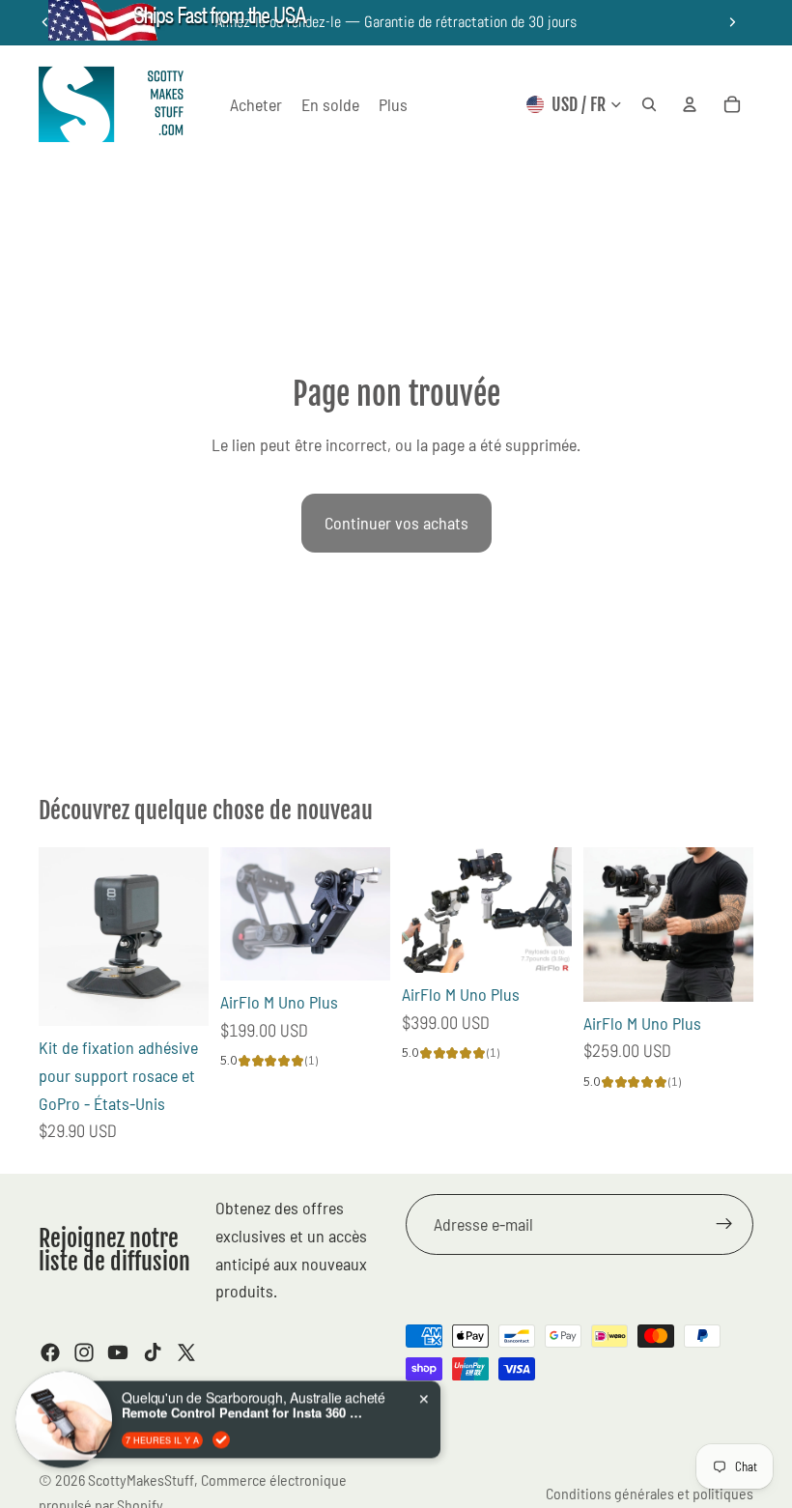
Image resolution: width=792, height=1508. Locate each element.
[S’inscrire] (724, 1225)
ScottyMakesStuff (141, 1479)
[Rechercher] (649, 104)
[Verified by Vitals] (221, 1419)
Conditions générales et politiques (649, 1493)
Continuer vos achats (396, 522)
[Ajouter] (178, 996)
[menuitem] (393, 105)
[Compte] (689, 104)
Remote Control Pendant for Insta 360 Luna (242, 1393)
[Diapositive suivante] (732, 22)
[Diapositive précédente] (241, 914)
